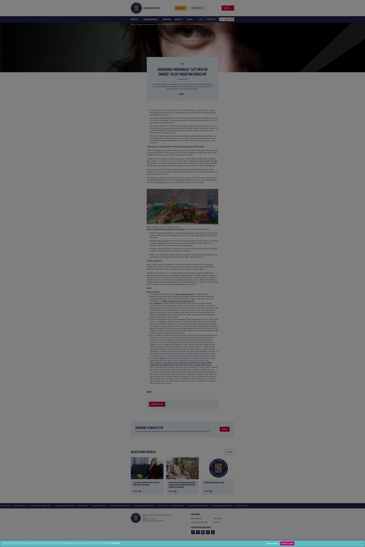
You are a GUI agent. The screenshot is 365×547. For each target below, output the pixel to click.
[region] (182, 543)
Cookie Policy (115, 543)
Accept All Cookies (287, 543)
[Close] (362, 543)
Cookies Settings (272, 543)
